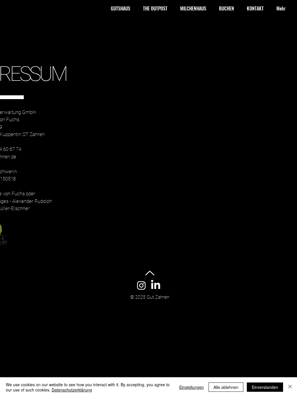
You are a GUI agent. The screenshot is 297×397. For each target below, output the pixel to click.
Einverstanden (265, 387)
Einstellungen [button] (191, 387)
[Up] (149, 273)
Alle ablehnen (225, 387)
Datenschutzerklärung (72, 390)
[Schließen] (290, 387)
